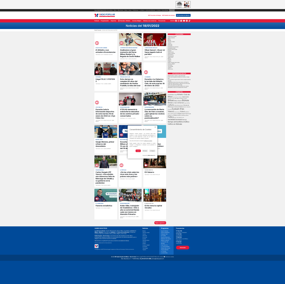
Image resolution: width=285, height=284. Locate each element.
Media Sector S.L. (152, 155)
